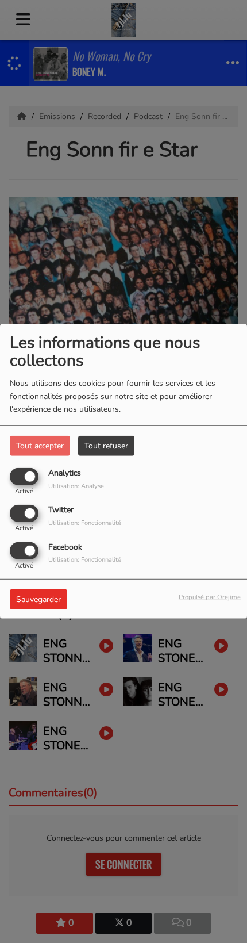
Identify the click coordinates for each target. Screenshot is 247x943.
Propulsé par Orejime (210, 596)
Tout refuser (106, 445)
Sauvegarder (38, 598)
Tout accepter (40, 445)
